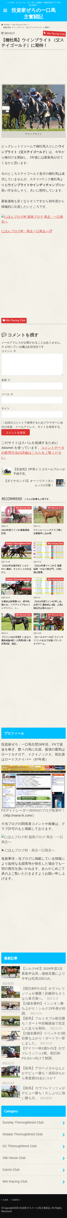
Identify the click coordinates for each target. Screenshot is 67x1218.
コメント (8, 351)
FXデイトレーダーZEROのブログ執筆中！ (33, 810)
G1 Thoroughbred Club (19, 1146)
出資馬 (5, 1200)
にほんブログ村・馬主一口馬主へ (25, 231)
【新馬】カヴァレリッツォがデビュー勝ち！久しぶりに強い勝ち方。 (43, 1093)
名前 (5, 380)
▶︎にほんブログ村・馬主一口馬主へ (28, 850)
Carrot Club (11, 1170)
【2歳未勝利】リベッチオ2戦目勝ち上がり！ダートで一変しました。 (44, 1038)
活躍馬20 (16, 1200)
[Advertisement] (34, 72)
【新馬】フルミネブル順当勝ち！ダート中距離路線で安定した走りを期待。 (43, 1023)
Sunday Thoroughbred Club (23, 1122)
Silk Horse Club (13, 1158)
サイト (5, 408)
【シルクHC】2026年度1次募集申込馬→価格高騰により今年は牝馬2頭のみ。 (33, 976)
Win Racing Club (15, 320)
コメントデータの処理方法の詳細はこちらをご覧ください (32, 453)
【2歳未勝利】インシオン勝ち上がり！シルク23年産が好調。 (44, 1008)
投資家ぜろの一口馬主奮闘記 (34, 13)
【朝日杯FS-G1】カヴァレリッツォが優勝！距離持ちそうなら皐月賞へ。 (43, 993)
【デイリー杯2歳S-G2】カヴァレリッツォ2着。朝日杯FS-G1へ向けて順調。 (33, 1055)
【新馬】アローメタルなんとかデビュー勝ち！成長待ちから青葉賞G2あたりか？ (33, 1075)
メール (7, 394)
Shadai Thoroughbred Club (22, 1134)
